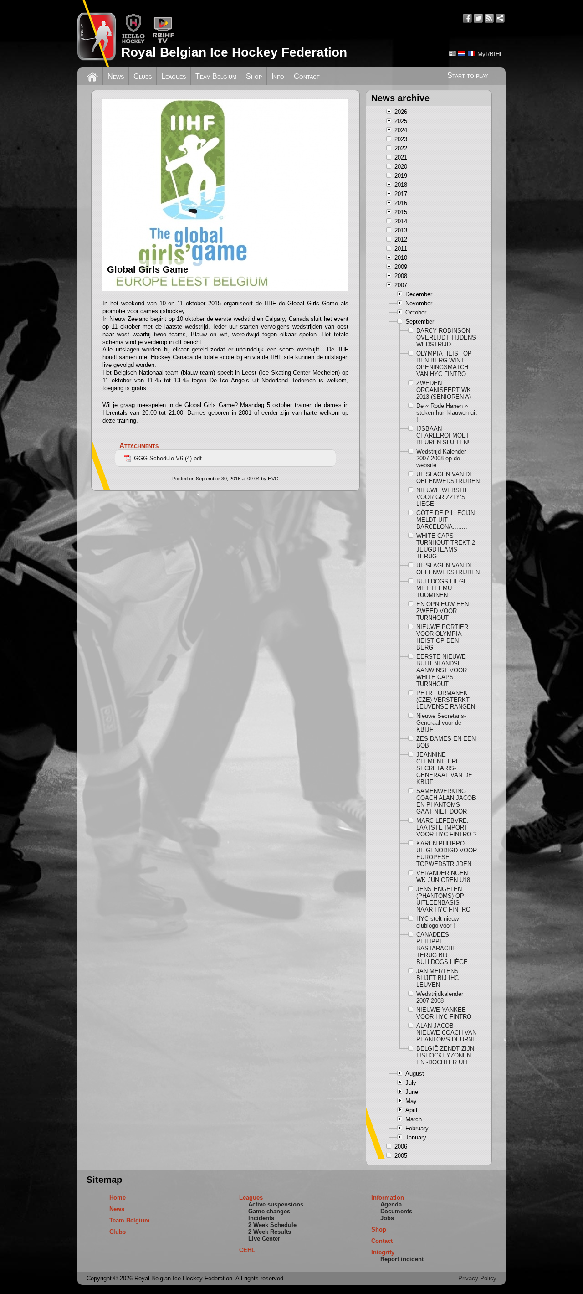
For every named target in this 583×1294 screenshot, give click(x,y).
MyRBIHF (490, 54)
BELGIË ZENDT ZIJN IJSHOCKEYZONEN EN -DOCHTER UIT (445, 1055)
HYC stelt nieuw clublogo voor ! (437, 922)
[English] (452, 53)
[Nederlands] (461, 53)
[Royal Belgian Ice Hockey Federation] (96, 33)
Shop (254, 76)
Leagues (173, 76)
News (115, 76)
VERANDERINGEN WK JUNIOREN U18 (443, 876)
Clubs (142, 76)
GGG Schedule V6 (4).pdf (168, 458)
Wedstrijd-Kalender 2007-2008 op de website (441, 458)
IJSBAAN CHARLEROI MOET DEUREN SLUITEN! (443, 435)
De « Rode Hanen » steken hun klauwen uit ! (446, 412)
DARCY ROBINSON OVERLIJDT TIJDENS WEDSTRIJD (446, 337)
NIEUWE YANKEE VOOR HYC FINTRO (443, 1013)
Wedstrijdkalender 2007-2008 (439, 997)
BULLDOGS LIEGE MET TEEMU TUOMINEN (442, 588)
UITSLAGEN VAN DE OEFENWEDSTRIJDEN (446, 478)
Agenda (391, 1204)
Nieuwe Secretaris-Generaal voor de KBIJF (441, 722)
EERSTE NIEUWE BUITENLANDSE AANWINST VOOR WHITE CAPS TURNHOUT (441, 670)
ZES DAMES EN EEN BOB (446, 742)
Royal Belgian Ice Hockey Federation (234, 52)
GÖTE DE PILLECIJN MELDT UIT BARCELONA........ (445, 520)
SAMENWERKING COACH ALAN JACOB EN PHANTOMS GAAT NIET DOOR (446, 801)
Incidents (261, 1218)
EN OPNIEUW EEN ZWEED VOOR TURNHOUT (442, 611)
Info (277, 76)
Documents (396, 1211)
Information (387, 1197)
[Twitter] (478, 18)
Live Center (264, 1238)
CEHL (247, 1250)
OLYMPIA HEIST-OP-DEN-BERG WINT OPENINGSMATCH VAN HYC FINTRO (445, 363)
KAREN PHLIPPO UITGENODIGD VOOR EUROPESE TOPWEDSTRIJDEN (446, 853)
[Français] (471, 53)
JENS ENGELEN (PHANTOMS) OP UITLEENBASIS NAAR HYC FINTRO (443, 899)
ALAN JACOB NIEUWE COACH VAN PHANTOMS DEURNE (446, 1032)
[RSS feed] (489, 18)
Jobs (387, 1218)
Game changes (269, 1211)
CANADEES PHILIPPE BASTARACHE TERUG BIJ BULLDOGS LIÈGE (442, 948)
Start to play (467, 75)
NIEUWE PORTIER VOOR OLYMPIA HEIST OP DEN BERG (442, 637)
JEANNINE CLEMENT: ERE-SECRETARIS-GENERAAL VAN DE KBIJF (444, 768)
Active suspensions (275, 1204)
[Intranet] (500, 18)
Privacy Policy (477, 1278)
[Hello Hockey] (133, 41)
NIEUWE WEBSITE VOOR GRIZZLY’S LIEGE (442, 497)
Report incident (402, 1259)
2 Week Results (269, 1231)
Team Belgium (215, 76)
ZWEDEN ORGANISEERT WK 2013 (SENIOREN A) (443, 390)
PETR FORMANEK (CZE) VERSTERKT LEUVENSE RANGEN (445, 700)
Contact (307, 76)
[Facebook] (467, 18)
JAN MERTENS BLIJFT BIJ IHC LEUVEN (437, 978)
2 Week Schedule (272, 1225)
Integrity (382, 1252)
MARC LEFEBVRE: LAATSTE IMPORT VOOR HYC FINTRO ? (446, 827)
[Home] (92, 75)
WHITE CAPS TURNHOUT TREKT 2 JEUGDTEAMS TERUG (445, 546)
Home (117, 1197)
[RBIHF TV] (163, 41)
